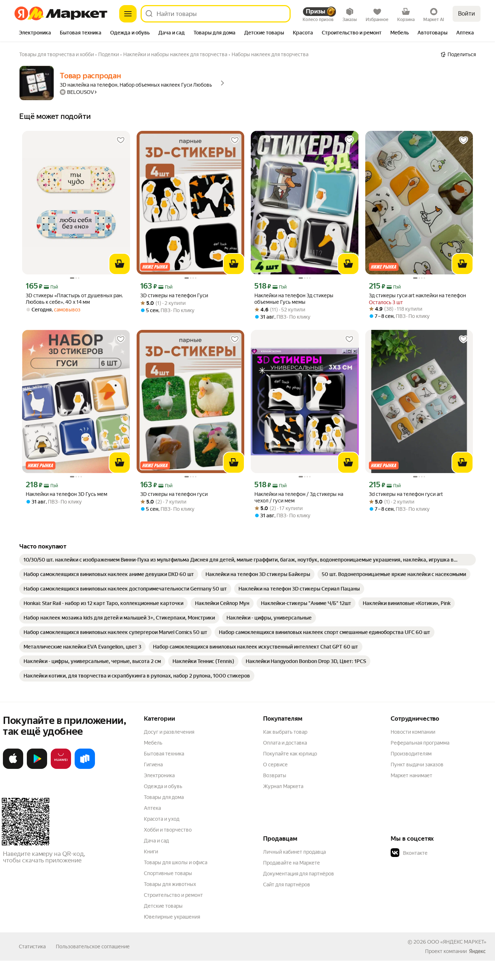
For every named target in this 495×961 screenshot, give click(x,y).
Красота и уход (161, 819)
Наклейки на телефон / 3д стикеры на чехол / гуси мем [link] (298, 497)
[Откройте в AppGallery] (61, 767)
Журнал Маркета (283, 786)
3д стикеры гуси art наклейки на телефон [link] (417, 295)
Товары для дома (164, 797)
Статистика (32, 946)
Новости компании (413, 732)
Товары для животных (170, 884)
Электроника (159, 775)
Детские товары (163, 906)
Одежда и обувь (163, 786)
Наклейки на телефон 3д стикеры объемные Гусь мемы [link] (293, 299)
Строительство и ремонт (173, 895)
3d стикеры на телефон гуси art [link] (406, 494)
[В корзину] (119, 264)
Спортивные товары (168, 873)
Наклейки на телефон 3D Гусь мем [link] (66, 494)
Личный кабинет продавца (294, 852)
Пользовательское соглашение (93, 946)
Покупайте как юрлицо (290, 754)
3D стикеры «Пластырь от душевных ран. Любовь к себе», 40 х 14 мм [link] (74, 299)
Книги (151, 851)
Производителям (411, 754)
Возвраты (274, 775)
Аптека (152, 808)
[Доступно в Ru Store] (85, 767)
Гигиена (153, 764)
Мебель (153, 743)
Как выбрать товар (285, 732)
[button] (441, 853)
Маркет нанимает (411, 775)
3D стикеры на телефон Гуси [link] (174, 295)
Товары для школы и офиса (175, 862)
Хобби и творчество (168, 830)
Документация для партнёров (298, 874)
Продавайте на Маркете (291, 863)
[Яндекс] (477, 951)
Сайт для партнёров (286, 884)
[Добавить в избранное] (121, 140)
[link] (247, 560)
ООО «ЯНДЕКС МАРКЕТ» (456, 942)
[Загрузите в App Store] (13, 767)
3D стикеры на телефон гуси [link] (174, 494)
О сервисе (275, 764)
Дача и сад (156, 841)
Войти (466, 13)
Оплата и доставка (285, 743)
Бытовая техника (164, 754)
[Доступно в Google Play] (37, 767)
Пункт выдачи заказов (417, 764)
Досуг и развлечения (169, 732)
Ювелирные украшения (172, 917)
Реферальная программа (420, 743)
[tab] (34, 33)
